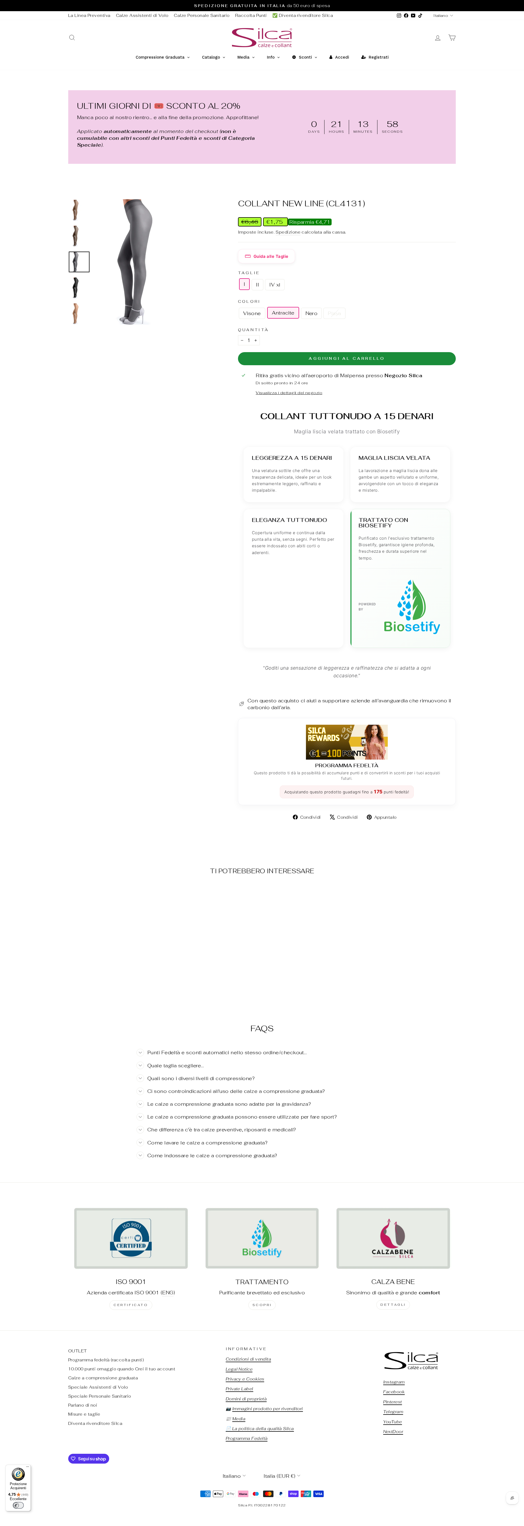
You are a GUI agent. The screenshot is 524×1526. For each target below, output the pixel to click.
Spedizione (288, 232)
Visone (252, 313)
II (257, 285)
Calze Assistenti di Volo (142, 15)
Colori (249, 301)
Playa (334, 313)
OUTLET (77, 1350)
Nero (311, 313)
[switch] (18, 1505)
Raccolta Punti (251, 15)
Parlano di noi (82, 1405)
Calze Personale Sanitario (202, 15)
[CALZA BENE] (393, 1238)
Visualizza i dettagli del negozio (289, 392)
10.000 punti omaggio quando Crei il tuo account (121, 1368)
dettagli (393, 1305)
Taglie (249, 272)
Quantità (253, 329)
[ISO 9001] (130, 1238)
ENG (167, 1292)
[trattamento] (262, 1238)
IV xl (274, 285)
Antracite (283, 313)
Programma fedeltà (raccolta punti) (106, 1359)
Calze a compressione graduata (103, 1377)
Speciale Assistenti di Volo (98, 1387)
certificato (131, 1305)
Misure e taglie (84, 1414)
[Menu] (27, 1468)
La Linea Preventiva (89, 15)
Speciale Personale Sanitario (99, 1396)
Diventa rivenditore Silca (95, 1423)
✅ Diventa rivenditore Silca (302, 15)
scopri (262, 1305)
